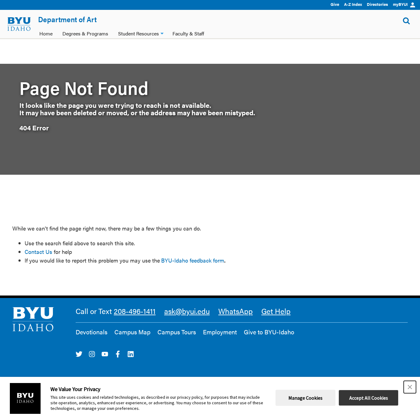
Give (335, 4)
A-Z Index (353, 4)
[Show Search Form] (406, 21)
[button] (410, 387)
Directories (377, 4)
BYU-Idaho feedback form (192, 260)
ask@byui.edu (187, 311)
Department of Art (67, 19)
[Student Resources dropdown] (162, 33)
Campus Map (132, 332)
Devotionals (91, 332)
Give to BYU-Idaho (269, 332)
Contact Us (38, 251)
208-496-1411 (135, 311)
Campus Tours (176, 332)
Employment (220, 332)
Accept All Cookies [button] (368, 398)
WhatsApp (235, 311)
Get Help (276, 311)
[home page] (19, 24)
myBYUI (400, 4)
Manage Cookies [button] (305, 398)
